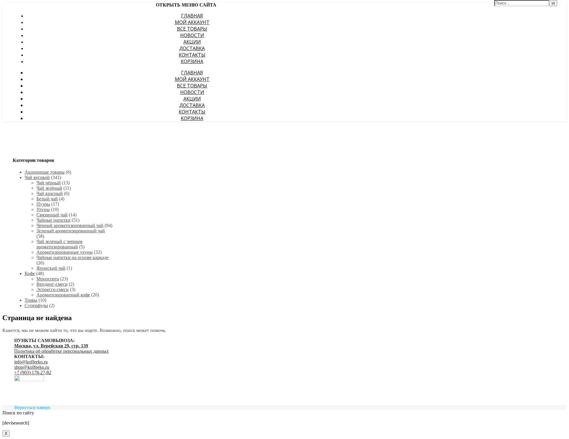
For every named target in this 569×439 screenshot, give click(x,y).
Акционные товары (45, 172)
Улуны (43, 209)
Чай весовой (37, 177)
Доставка (192, 48)
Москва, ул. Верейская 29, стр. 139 (51, 345)
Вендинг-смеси (52, 284)
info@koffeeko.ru (31, 361)
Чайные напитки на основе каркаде (72, 257)
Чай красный (49, 193)
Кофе (30, 273)
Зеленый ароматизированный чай (70, 230)
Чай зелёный (49, 188)
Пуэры (43, 204)
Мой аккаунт (192, 22)
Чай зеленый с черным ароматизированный (59, 244)
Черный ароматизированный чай (69, 225)
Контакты (192, 55)
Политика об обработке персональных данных (61, 351)
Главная (192, 15)
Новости (192, 35)
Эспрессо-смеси (52, 289)
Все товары (192, 28)
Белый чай (47, 198)
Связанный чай (52, 214)
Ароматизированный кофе (63, 294)
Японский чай (50, 268)
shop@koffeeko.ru (31, 367)
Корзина (192, 61)
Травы (31, 300)
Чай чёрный (48, 182)
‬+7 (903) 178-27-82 (32, 372)
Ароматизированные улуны (64, 252)
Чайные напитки (53, 220)
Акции (192, 42)
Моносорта (47, 278)
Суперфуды (36, 305)
